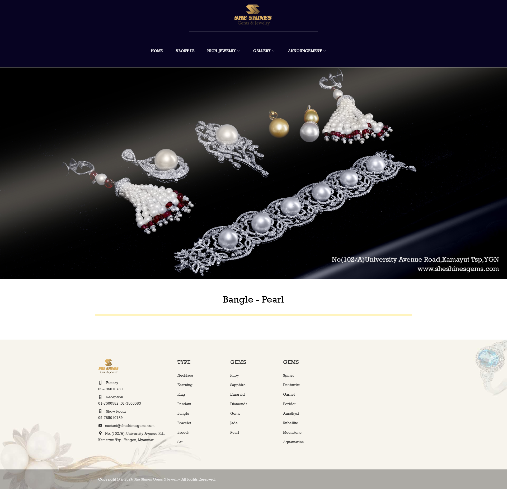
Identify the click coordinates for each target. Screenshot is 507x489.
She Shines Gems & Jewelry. (157, 479)
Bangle (183, 413)
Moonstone (292, 432)
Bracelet (184, 423)
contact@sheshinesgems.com (129, 425)
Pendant (184, 403)
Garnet (289, 394)
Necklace (185, 375)
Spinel (288, 375)
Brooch (183, 432)
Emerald (237, 394)
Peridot (289, 403)
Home (157, 50)
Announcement (305, 50)
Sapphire (238, 384)
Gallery (262, 50)
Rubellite (290, 423)
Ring (181, 394)
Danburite (291, 384)
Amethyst (291, 413)
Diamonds (238, 403)
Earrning (185, 384)
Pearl (234, 432)
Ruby (234, 375)
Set (179, 442)
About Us (185, 50)
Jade (234, 423)
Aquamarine (293, 442)
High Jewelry (221, 50)
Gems (235, 413)
